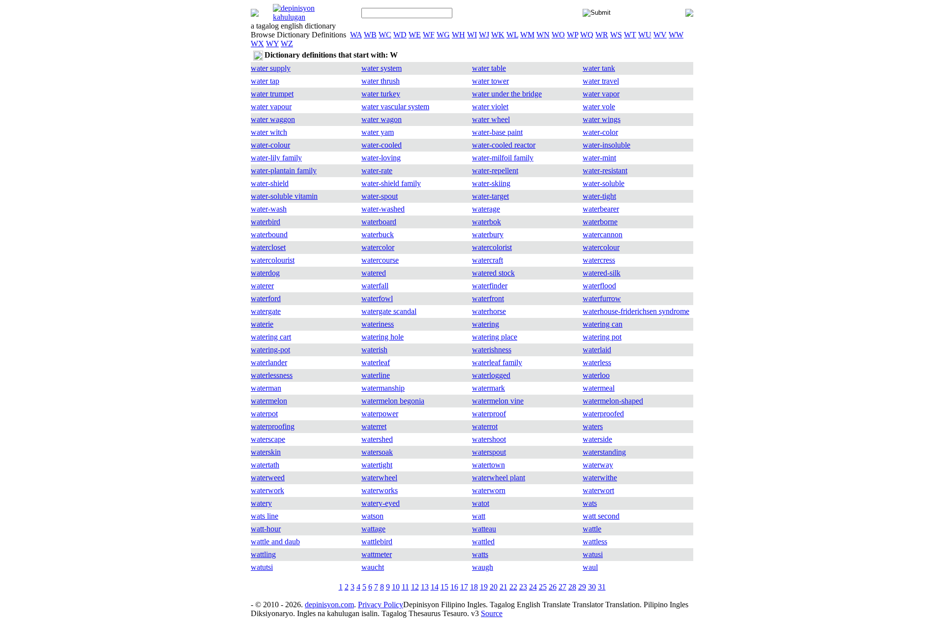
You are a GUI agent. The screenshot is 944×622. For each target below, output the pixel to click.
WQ (586, 35)
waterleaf (375, 362)
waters (593, 426)
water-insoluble (606, 145)
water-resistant (605, 170)
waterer (262, 285)
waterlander (269, 362)
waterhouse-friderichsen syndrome (636, 311)
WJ (484, 35)
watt (478, 516)
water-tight (599, 196)
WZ (287, 43)
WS (616, 35)
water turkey (380, 94)
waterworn (488, 490)
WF (429, 35)
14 (435, 587)
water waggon (273, 119)
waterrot (485, 426)
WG (443, 35)
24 (533, 587)
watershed (377, 439)
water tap (265, 81)
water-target (490, 196)
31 (602, 587)
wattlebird (376, 541)
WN (543, 35)
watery (261, 503)
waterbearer (601, 209)
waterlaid (597, 349)
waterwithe (600, 477)
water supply (271, 68)
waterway (598, 465)
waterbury (487, 234)
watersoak (377, 452)
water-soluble (603, 183)
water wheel (491, 119)
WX (257, 43)
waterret (373, 426)
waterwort (598, 490)
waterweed (268, 477)
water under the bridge (507, 94)
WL (512, 35)
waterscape (268, 439)
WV (660, 35)
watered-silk (601, 273)
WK (497, 35)
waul (590, 567)
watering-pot (270, 349)
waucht (372, 567)
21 (503, 587)
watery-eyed (380, 503)
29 (582, 587)
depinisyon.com (329, 604)
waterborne (600, 222)
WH (458, 35)
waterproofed (603, 413)
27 (562, 587)
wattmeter (376, 554)
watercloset (268, 247)
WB (370, 35)
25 (543, 587)
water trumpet (272, 94)
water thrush (380, 81)
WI (472, 35)
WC (385, 35)
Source (491, 613)
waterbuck (377, 234)
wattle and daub (275, 541)
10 (396, 587)
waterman (266, 388)
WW (676, 35)
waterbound (269, 234)
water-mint (599, 158)
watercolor (377, 247)
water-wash (269, 209)
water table (489, 68)
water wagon (381, 119)
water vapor (601, 94)
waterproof (489, 413)
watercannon (602, 234)
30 (592, 587)
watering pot (602, 337)
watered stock (493, 273)
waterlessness (272, 375)
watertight (376, 465)
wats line (264, 516)
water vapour (271, 106)
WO (558, 35)
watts (480, 554)
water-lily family (276, 158)
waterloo (596, 375)
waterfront (488, 298)
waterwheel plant (498, 477)
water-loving (381, 158)
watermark (488, 388)
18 (474, 587)
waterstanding (604, 452)
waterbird (265, 222)
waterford (266, 298)
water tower (490, 81)
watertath (265, 465)
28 (572, 587)
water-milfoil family (502, 158)
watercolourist (273, 260)
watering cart (271, 337)
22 (513, 587)
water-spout (379, 196)
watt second (601, 516)
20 (494, 587)
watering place (494, 337)
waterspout (489, 452)
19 (484, 587)
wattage (373, 529)
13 (425, 587)
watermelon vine (498, 401)
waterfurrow (602, 298)
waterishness (491, 349)
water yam (377, 132)
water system (381, 68)
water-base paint (497, 132)
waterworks (379, 490)
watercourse (380, 260)
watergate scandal (388, 311)
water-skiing (491, 183)
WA (356, 35)
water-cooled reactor (503, 145)
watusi (593, 554)
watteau (484, 529)
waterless (597, 362)
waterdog (265, 273)
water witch (269, 132)
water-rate (376, 170)
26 (553, 587)
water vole (599, 106)
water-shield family (391, 183)
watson (372, 516)
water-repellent (495, 170)
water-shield (270, 183)
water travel (601, 81)
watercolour (601, 247)
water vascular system (395, 106)
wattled (483, 541)
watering (485, 324)
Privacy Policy (380, 604)
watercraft (487, 260)
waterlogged (491, 375)
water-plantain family (284, 170)
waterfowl (377, 298)
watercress (599, 260)
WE (415, 35)
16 (454, 587)
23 (523, 587)
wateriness (377, 324)
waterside (597, 439)
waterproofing (273, 426)
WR (601, 35)
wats (590, 503)
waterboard (378, 222)
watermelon (269, 401)
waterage (486, 209)
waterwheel (379, 477)
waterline (375, 375)
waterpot (264, 413)
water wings (601, 119)
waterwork (267, 490)
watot (480, 503)
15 (444, 587)
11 (405, 587)
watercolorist (492, 247)
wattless (595, 541)
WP (572, 35)
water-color (600, 132)
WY (272, 43)
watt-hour (266, 529)
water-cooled (381, 145)
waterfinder (489, 285)
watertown (488, 465)
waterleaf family (497, 362)
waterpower (379, 413)
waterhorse (489, 311)
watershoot (489, 439)
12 (415, 587)
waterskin (266, 452)
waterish (374, 349)
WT (630, 35)
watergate (266, 311)
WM (527, 35)
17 (464, 587)
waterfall (374, 285)
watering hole (382, 337)
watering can (602, 324)
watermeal (599, 388)
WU (644, 35)
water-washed (383, 209)
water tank (599, 68)
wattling (263, 554)
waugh (482, 567)
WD (400, 35)
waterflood (599, 285)
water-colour (270, 145)
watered (373, 273)
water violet (490, 106)
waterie (262, 324)
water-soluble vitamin (284, 196)
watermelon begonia (392, 401)
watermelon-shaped (613, 401)
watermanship (383, 388)
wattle (592, 529)
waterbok (486, 222)
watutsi (262, 567)
